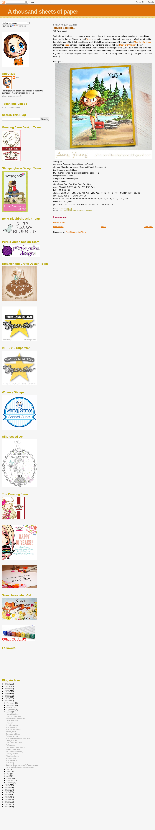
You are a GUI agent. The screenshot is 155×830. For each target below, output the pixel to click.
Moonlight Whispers (142, 41)
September (11, 710)
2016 (7, 790)
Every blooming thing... (14, 716)
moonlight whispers (85, 210)
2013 (7, 797)
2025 (7, 686)
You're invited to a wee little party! (18, 738)
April (8, 776)
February (10, 780)
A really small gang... (13, 749)
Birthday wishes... (12, 736)
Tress (88, 39)
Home (103, 226)
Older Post (148, 226)
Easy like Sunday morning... (16, 718)
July (8, 769)
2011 (7, 802)
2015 (7, 792)
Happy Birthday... (12, 714)
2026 (7, 684)
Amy (17, 77)
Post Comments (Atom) (76, 232)
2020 (7, 698)
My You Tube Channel (11, 107)
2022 (7, 693)
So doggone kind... (13, 734)
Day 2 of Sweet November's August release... (22, 765)
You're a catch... (12, 727)
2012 (7, 799)
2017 (7, 787)
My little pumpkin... (13, 725)
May (8, 774)
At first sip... (10, 745)
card (60, 210)
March (9, 778)
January (10, 783)
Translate (22, 26)
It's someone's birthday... (15, 752)
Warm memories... (13, 721)
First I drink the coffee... (14, 743)
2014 (7, 795)
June (9, 772)
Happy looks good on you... (16, 747)
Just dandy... (10, 763)
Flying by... (10, 723)
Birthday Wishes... (12, 754)
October (10, 707)
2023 (7, 691)
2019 (7, 701)
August (9, 712)
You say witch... (12, 732)
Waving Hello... (11, 758)
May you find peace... (14, 729)
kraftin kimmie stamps (70, 210)
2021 (7, 696)
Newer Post (58, 226)
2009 (7, 807)
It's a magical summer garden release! (20, 767)
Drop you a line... (12, 741)
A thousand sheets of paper (43, 11)
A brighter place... (12, 756)
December (11, 703)
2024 (7, 689)
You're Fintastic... (12, 760)
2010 (7, 804)
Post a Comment (59, 222)
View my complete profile (12, 96)
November (11, 705)
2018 (7, 785)
